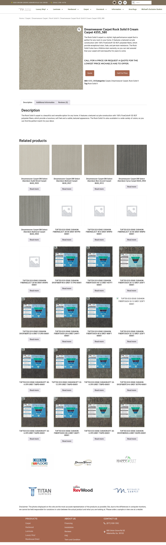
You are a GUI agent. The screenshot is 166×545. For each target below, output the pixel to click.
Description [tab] (27, 102)
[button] (79, 29)
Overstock (100, 9)
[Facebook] (120, 2)
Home (21, 18)
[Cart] (114, 2)
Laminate (56, 9)
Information (116, 9)
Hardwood (72, 9)
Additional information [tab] (45, 102)
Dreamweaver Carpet (40, 18)
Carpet (86, 9)
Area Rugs (133, 9)
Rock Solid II (54, 18)
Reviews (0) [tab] (63, 102)
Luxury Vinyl (41, 9)
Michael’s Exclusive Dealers (151, 9)
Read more (34, 189)
